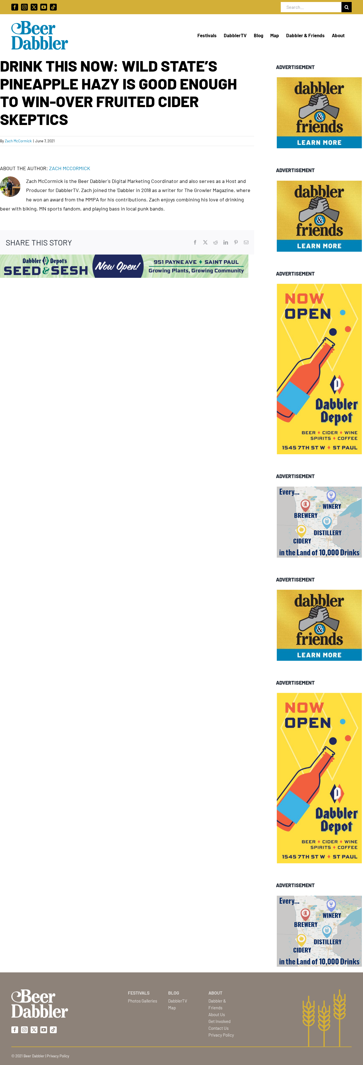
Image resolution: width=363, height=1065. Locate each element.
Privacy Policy (221, 1034)
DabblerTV (177, 1000)
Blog (173, 992)
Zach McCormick (18, 141)
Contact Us (218, 1028)
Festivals (138, 992)
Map (172, 1007)
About (215, 992)
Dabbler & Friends (217, 1004)
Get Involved (219, 1021)
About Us (216, 1014)
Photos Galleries (142, 1000)
